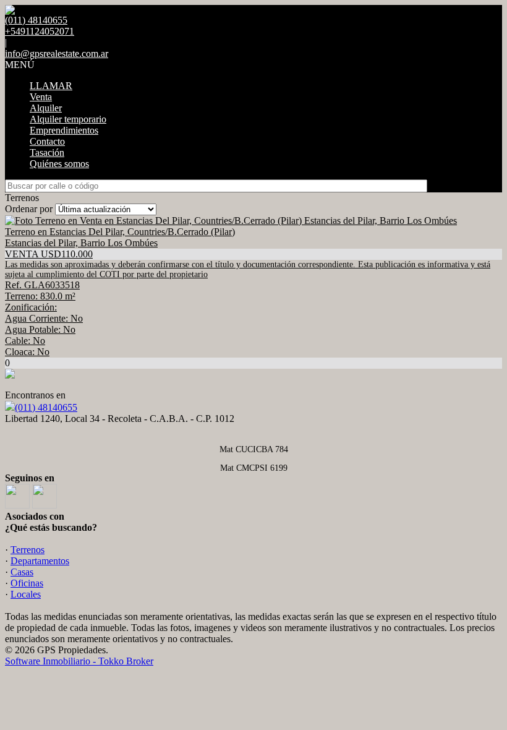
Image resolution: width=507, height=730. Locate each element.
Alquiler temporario (68, 119)
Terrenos (28, 549)
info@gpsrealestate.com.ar (56, 53)
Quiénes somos (59, 163)
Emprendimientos (64, 130)
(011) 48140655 (46, 407)
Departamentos (40, 561)
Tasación (47, 152)
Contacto (47, 141)
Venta (41, 97)
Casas (22, 572)
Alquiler (46, 108)
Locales (26, 594)
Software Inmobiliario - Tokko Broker (79, 661)
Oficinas (27, 583)
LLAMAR (51, 85)
